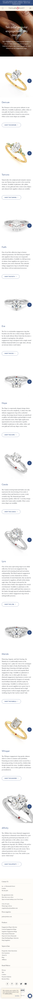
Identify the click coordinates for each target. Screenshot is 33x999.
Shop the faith (9, 276)
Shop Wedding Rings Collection (10, 938)
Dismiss (17, 996)
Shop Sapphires (6, 940)
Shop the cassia (10, 511)
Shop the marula (10, 701)
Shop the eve (9, 353)
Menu (2, 8)
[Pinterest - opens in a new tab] (12, 984)
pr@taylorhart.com (7, 916)
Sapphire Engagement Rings (9, 931)
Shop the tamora (10, 197)
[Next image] (29, 81)
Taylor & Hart (16, 8)
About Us (4, 955)
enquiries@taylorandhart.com (10, 908)
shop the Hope (9, 435)
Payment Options (6, 976)
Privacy (4, 970)
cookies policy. (8, 993)
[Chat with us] (30, 996)
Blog (3, 957)
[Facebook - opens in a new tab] (7, 984)
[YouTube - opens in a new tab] (26, 984)
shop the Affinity (10, 864)
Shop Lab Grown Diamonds (9, 936)
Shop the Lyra (9, 604)
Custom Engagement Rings (9, 929)
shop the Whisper (10, 778)
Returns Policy (5, 979)
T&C (3, 972)
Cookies (4, 974)
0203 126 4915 (5, 904)
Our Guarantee (6, 953)
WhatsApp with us (7, 906)
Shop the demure (10, 125)
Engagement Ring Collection (9, 927)
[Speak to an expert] (30, 8)
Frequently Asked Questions (9, 951)
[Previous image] (3, 81)
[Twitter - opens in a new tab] (21, 984)
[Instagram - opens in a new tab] (16, 984)
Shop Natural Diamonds (8, 933)
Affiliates (4, 959)
